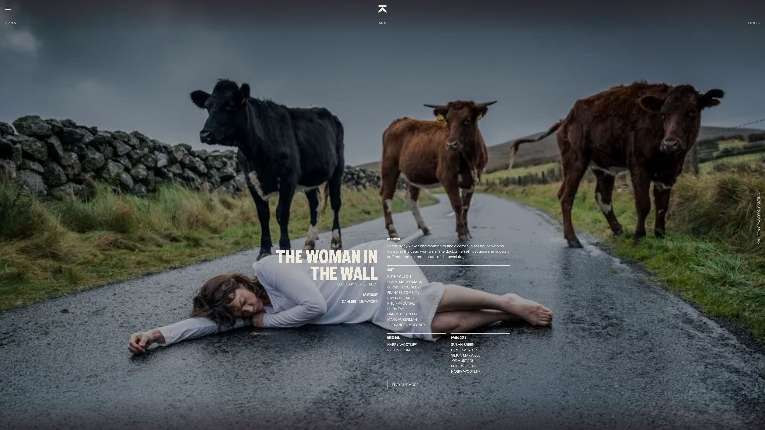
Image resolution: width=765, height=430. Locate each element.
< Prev (10, 22)
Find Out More (405, 384)
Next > (754, 22)
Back (382, 22)
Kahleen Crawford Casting (758, 218)
